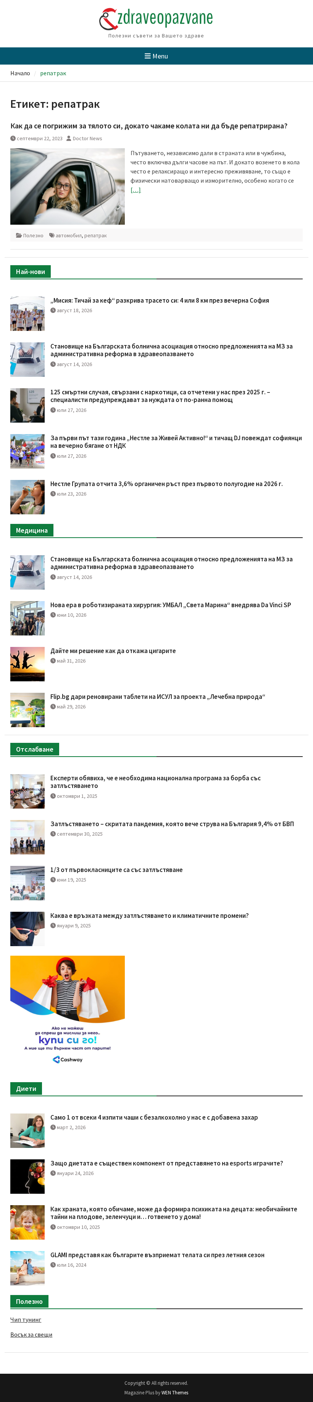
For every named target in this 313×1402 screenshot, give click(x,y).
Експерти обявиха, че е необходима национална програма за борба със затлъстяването (155, 782)
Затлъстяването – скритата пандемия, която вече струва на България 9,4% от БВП (172, 824)
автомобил (69, 235)
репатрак (95, 235)
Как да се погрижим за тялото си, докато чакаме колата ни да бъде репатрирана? (148, 125)
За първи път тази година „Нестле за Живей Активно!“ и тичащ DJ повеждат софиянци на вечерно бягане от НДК (176, 442)
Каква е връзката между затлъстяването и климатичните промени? (149, 915)
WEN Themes (174, 1392)
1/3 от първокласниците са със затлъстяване (116, 870)
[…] (136, 189)
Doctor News (87, 138)
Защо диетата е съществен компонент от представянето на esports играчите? (166, 1163)
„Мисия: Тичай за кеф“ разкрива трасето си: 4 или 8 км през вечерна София (159, 300)
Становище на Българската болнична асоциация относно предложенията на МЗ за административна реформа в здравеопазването (171, 350)
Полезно (33, 235)
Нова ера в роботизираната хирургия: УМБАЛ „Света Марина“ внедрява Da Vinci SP (170, 605)
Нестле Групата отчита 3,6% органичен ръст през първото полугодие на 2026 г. (166, 484)
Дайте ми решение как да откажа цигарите (113, 651)
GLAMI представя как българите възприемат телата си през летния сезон (157, 1255)
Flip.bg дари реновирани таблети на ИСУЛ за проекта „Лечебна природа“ (157, 696)
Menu (160, 56)
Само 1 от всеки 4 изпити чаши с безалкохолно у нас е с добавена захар (154, 1117)
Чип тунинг (25, 1319)
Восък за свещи (31, 1334)
